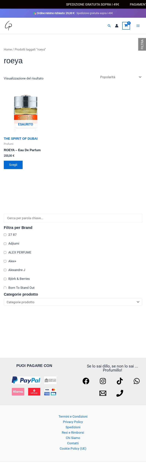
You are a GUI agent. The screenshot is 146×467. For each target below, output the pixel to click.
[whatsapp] (137, 381)
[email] (103, 393)
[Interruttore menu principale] (138, 26)
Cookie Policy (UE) (73, 448)
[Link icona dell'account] (116, 25)
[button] (109, 25)
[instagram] (103, 381)
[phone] (120, 393)
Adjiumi (13, 243)
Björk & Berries (19, 279)
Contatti (73, 443)
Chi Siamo (73, 438)
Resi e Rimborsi (73, 432)
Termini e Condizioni (73, 416)
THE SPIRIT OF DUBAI (21, 138)
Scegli (13, 165)
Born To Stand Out (21, 288)
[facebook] (86, 381)
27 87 (12, 235)
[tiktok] (120, 381)
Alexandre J (16, 270)
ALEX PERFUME (19, 252)
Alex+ (12, 261)
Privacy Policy (73, 422)
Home (8, 49)
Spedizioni (73, 427)
